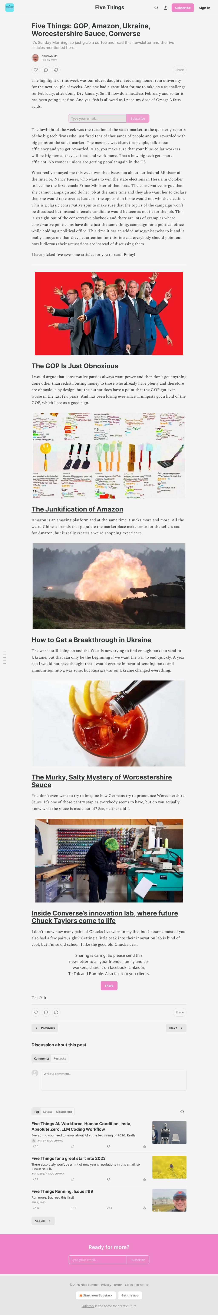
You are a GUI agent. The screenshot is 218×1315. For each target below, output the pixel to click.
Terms (118, 1285)
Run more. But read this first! (53, 1197)
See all (40, 1221)
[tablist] (50, 1058)
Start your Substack (97, 1295)
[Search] (156, 7)
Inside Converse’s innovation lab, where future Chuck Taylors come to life (105, 917)
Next (173, 1028)
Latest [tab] (47, 1112)
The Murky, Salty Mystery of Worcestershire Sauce (102, 781)
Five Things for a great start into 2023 (69, 1158)
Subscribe (183, 8)
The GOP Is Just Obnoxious (75, 366)
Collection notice (137, 1285)
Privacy (106, 1285)
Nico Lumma (49, 55)
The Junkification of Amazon (77, 509)
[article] (109, 1134)
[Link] (25, 365)
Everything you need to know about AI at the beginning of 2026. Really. (84, 1135)
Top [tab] (36, 1112)
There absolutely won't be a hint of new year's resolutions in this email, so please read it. (86, 1166)
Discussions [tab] (64, 1112)
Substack (88, 1306)
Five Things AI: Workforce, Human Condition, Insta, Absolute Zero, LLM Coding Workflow (81, 1126)
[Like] (36, 70)
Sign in (204, 8)
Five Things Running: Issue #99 (62, 1191)
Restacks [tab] (59, 1058)
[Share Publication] (165, 7)
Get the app (130, 1295)
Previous (48, 1028)
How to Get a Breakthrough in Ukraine (91, 640)
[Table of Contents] (5, 657)
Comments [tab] (41, 1058)
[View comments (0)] (46, 70)
